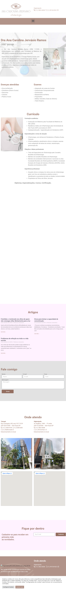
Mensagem (5, 380)
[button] (33, 21)
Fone (45, 374)
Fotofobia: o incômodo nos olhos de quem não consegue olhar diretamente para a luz (15, 320)
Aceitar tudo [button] (19, 587)
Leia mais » (3, 331)
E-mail (25, 374)
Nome (3, 374)
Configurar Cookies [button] (8, 587)
